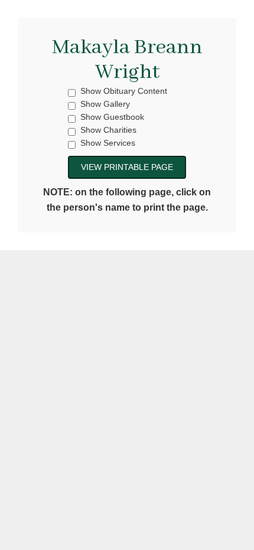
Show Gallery (105, 104)
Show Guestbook (112, 117)
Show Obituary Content (123, 91)
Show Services (107, 143)
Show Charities (108, 130)
